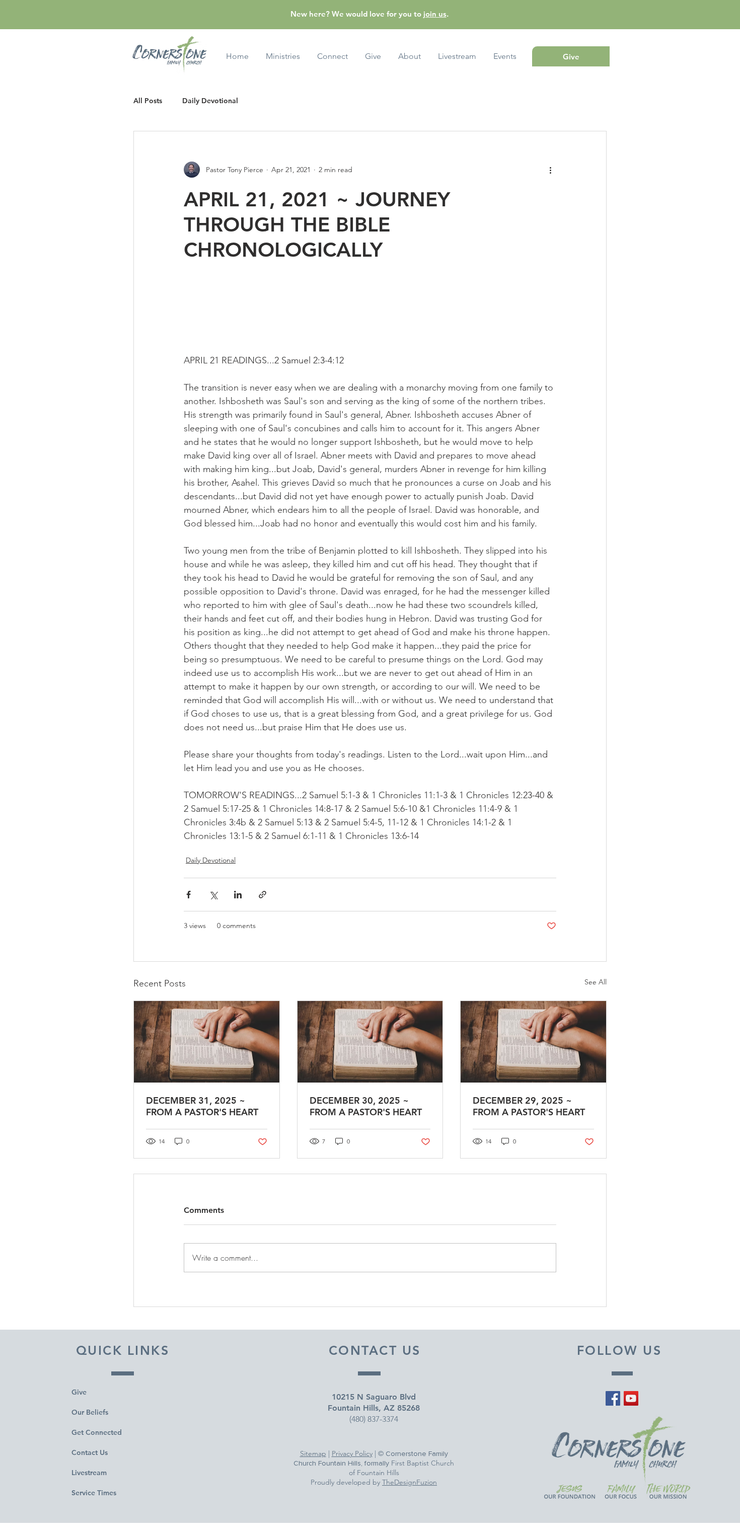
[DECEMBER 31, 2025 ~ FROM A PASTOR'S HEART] (206, 1042)
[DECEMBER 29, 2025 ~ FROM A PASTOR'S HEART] (533, 1042)
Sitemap (313, 1453)
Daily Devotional (210, 101)
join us (435, 14)
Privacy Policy (352, 1453)
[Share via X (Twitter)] (213, 894)
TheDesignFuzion (409, 1482)
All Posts (147, 101)
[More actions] (550, 170)
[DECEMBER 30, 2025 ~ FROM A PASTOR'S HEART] (370, 1042)
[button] (505, 56)
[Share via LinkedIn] (238, 894)
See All (595, 981)
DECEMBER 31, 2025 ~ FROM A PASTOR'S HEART (202, 1106)
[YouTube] (631, 1398)
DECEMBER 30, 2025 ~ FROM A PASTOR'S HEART (366, 1106)
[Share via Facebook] (188, 894)
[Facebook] (613, 1398)
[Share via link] (262, 894)
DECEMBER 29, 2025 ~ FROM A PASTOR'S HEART (529, 1106)
